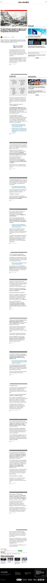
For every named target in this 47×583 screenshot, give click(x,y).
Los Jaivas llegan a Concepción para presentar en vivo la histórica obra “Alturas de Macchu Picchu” (37, 92)
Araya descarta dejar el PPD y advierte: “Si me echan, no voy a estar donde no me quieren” (23, 82)
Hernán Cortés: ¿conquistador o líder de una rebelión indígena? (19, 263)
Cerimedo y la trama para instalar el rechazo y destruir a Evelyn (37, 55)
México (11, 553)
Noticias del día (32, 76)
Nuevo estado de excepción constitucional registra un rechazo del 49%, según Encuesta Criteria (23, 91)
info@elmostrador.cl (7, 574)
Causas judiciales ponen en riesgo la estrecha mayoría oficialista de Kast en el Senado (14, 91)
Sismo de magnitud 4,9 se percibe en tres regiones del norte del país (14, 82)
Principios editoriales (17, 573)
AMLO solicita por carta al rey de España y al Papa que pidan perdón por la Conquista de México (19, 125)
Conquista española (3, 553)
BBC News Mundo (6, 36)
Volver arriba (2, 579)
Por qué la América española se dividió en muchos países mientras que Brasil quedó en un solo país (19, 361)
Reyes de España (14, 553)
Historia (8, 553)
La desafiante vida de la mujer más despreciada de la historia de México (19, 187)
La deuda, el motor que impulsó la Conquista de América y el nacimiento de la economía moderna (19, 225)
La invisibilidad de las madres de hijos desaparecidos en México (10, 562)
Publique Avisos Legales (28, 573)
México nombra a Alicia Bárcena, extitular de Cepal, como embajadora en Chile (24, 562)
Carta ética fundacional (18, 572)
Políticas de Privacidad (18, 574)
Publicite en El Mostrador (28, 572)
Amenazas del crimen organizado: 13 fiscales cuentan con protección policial (36, 47)
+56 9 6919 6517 (3, 574)
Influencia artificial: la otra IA (33, 52)
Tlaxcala (19, 553)
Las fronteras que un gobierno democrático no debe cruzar (34, 36)
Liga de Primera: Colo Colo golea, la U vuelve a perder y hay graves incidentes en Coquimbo (36, 87)
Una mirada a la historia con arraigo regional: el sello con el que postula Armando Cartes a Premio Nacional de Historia (3, 562)
